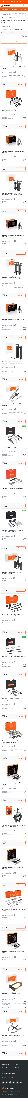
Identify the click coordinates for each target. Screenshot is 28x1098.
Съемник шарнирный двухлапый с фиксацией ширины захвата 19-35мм (12, 194)
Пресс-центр (17, 1067)
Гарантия (4, 1069)
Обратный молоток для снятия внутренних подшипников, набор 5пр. (13, 657)
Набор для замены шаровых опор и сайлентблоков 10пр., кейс (11, 109)
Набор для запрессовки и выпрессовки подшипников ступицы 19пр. (12, 615)
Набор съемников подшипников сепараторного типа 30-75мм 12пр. (11, 699)
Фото (24, 9)
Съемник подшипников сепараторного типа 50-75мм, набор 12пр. (12, 446)
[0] (22, 6)
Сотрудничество (5, 1064)
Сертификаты (21, 20)
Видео (4, 22)
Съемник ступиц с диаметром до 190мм (12, 488)
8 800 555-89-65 (8, 1077)
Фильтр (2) (14, 42)
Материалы (17, 1064)
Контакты (17, 1069)
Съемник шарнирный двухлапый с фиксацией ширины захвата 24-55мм (12, 278)
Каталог (7, 9)
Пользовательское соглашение (8, 1073)
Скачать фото (6, 20)
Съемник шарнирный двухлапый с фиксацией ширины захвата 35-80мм (12, 362)
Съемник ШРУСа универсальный (11, 993)
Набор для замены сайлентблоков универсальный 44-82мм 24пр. (11, 741)
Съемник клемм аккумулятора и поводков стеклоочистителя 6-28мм (13, 825)
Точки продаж (5, 1067)
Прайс (15, 9)
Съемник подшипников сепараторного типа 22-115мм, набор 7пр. (12, 531)
